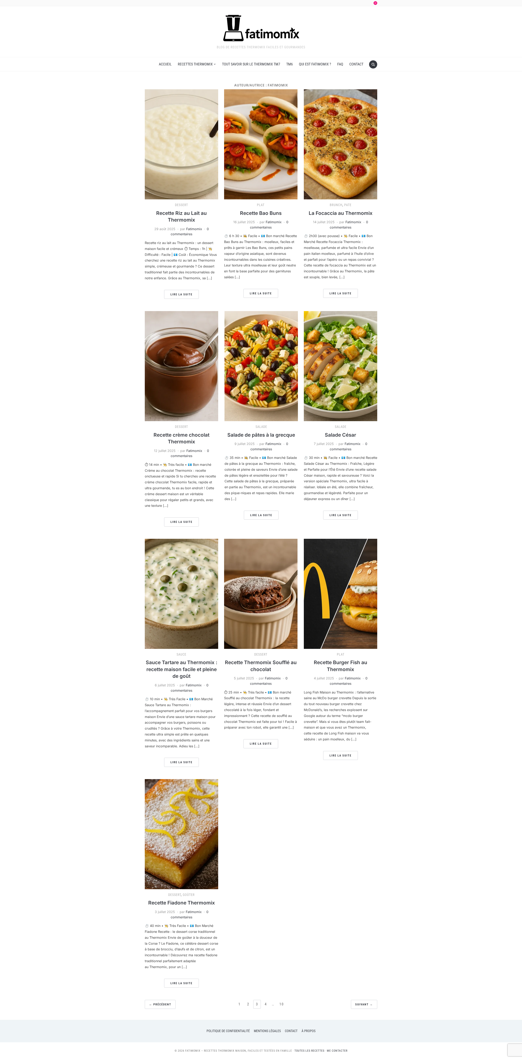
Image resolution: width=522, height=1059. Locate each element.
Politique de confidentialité (228, 1031)
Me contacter (337, 1050)
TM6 (289, 64)
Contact (356, 64)
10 (281, 1004)
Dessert (181, 205)
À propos (308, 1031)
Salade (261, 427)
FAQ (340, 64)
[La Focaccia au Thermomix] (340, 144)
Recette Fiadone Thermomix (181, 903)
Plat (260, 205)
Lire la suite (181, 294)
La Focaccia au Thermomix (341, 213)
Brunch (336, 205)
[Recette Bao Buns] (260, 144)
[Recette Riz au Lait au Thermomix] (181, 144)
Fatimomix (194, 229)
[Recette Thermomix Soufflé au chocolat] (260, 593)
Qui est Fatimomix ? (315, 64)
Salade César (340, 435)
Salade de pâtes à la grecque (261, 435)
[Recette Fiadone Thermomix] (181, 834)
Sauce (181, 654)
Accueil (165, 64)
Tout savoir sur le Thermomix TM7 (251, 64)
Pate (348, 205)
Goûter (189, 895)
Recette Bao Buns (261, 213)
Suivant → (364, 1004)
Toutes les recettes (309, 1050)
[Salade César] (340, 366)
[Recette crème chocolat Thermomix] (181, 366)
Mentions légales (267, 1031)
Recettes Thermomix (195, 64)
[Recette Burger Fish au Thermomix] (340, 593)
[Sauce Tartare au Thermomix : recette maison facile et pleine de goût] (181, 593)
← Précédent (160, 1004)
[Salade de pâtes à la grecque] (261, 366)
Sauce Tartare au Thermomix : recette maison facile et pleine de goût (181, 669)
